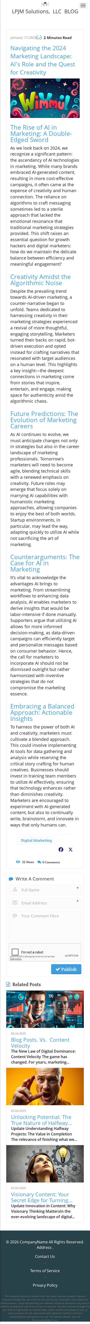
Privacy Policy (45, 1285)
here (54, 1320)
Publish (68, 969)
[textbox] (45, 11)
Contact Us (45, 1256)
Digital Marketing (36, 840)
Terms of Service (45, 1270)
